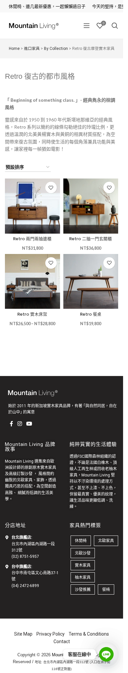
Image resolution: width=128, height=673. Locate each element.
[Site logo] (33, 25)
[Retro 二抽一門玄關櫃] (90, 206)
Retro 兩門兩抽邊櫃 (32, 239)
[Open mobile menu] (86, 25)
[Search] (114, 25)
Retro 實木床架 (32, 314)
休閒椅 (81, 540)
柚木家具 (83, 577)
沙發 (28, 474)
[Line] (106, 654)
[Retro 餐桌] (90, 281)
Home (14, 48)
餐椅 (106, 589)
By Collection (56, 48)
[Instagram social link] (19, 424)
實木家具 (83, 565)
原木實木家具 (44, 467)
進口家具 (32, 48)
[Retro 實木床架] (32, 281)
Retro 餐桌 (90, 314)
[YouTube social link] (29, 424)
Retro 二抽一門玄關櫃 (90, 239)
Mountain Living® (68, 654)
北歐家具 (24, 480)
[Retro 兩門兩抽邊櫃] (32, 206)
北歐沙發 (83, 553)
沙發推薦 (83, 589)
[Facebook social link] (11, 424)
